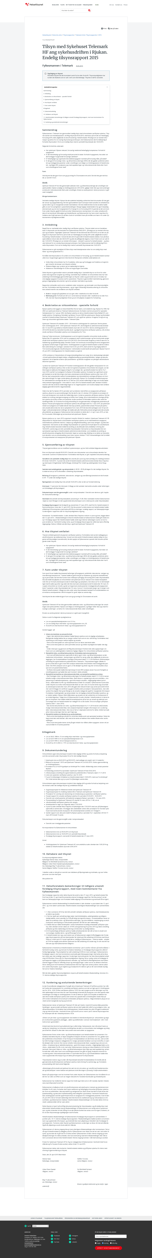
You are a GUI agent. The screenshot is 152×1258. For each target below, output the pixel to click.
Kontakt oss (118, 5)
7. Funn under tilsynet (49, 105)
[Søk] (89, 10)
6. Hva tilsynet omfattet (50, 102)
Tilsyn (62, 5)
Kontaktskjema (29, 1243)
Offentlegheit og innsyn (112, 1218)
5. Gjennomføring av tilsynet (51, 99)
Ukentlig (106, 1243)
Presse (125, 5)
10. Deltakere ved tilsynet (50, 114)
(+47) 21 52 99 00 (34, 1241)
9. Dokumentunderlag (49, 111)
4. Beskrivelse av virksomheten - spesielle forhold (57, 96)
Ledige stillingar (36, 1218)
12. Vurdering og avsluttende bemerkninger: (55, 122)
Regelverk (55, 5)
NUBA (97, 5)
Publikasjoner (87, 5)
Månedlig (114, 1243)
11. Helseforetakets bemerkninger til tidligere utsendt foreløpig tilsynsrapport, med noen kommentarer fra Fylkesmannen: (73, 118)
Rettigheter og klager (73, 5)
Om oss (111, 5)
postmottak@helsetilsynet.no (33, 1245)
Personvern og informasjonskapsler (77, 1218)
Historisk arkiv (97, 1218)
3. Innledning (47, 93)
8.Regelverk (46, 108)
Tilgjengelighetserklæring (53, 1218)
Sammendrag (47, 90)
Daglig (98, 1243)
